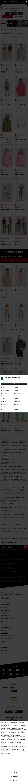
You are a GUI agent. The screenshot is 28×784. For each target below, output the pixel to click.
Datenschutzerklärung (5, 753)
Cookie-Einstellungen (7, 750)
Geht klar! (14, 773)
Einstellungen (14, 780)
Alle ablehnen (14, 776)
